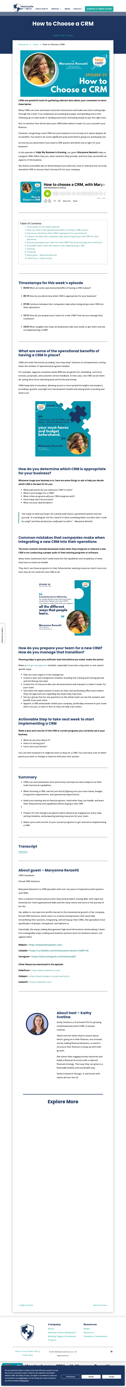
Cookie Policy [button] (23, 1378)
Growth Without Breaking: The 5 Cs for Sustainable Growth (58, 1228)
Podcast (77, 9)
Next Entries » (100, 1305)
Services (55, 9)
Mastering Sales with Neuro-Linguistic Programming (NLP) (58, 1293)
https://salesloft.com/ (40, 982)
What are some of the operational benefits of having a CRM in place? (57, 230)
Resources (89, 1332)
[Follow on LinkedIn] (111, 1351)
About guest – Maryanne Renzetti (42, 255)
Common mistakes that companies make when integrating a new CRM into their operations (63, 238)
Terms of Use (20, 1351)
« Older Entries (25, 1305)
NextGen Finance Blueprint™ (62, 1332)
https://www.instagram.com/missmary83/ (54, 956)
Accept (111, 1377)
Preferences (70, 1377)
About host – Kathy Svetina (40, 258)
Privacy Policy (33, 1351)
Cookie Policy (27, 1355)
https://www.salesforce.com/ (46, 970)
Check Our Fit (41, 9)
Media (67, 9)
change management (36, 665)
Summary (31, 249)
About (29, 9)
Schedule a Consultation (99, 9)
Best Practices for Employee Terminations (47, 1164)
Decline (91, 1377)
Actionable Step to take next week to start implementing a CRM (55, 245)
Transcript (31, 252)
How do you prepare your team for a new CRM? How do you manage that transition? (64, 242)
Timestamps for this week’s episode (43, 227)
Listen (70, 35)
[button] (2, 634)
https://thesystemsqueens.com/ (45, 944)
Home (20, 9)
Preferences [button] (24, 1381)
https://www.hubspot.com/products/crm (49, 976)
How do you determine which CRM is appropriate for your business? (57, 233)
